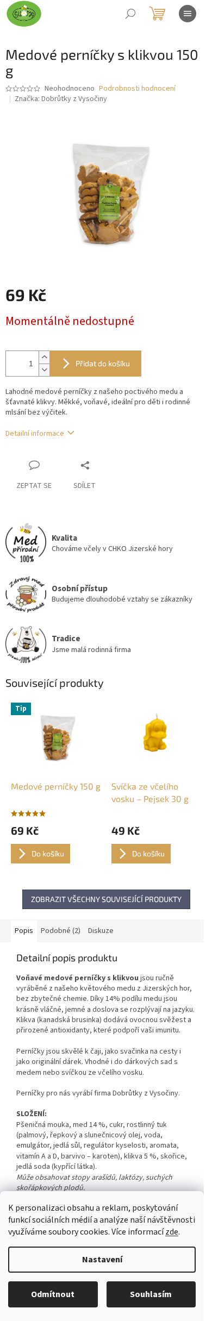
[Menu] (187, 13)
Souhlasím (151, 1294)
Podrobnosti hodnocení (137, 89)
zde (171, 1232)
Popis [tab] (24, 930)
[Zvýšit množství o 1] (44, 357)
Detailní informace (34, 433)
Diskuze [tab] (101, 930)
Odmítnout (52, 1294)
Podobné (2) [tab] (60, 930)
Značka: (61, 98)
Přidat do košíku (103, 363)
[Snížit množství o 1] (44, 370)
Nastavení (102, 1260)
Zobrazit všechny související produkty (106, 899)
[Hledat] (130, 13)
